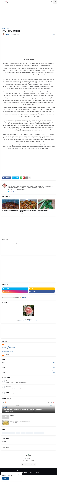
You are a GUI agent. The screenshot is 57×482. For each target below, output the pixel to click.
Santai (23, 433)
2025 (28, 365)
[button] (1, 2)
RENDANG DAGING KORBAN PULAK (10, 210)
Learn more (10, 475)
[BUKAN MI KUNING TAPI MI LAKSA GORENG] (28, 204)
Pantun (18, 433)
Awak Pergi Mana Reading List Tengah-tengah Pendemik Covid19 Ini (22, 410)
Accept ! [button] (5, 478)
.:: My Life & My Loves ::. (7, 346)
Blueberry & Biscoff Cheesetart (9, 347)
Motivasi (12, 433)
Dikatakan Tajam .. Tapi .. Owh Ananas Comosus (20, 421)
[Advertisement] (28, 15)
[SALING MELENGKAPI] (46, 204)
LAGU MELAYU (5, 353)
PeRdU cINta (11, 184)
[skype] (34, 464)
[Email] (26, 178)
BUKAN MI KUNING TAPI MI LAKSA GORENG (28, 211)
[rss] (9, 191)
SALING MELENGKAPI (43, 210)
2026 (28, 362)
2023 (28, 370)
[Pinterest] (24, 178)
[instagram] (11, 191)
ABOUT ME (24, 472)
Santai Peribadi (29, 433)
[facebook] (13, 191)
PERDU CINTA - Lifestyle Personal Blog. (32, 470)
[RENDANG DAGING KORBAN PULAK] (10, 204)
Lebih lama (53, 257)
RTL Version (36, 472)
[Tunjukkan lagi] (29, 178)
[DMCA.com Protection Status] (5, 448)
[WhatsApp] (21, 178)
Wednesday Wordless (39, 433)
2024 (28, 367)
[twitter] (8, 191)
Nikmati (12, 415)
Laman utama (5, 28)
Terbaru (3, 257)
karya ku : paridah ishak (7, 351)
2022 (28, 372)
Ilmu (4, 433)
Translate (24, 297)
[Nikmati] (5, 417)
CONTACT (30, 472)
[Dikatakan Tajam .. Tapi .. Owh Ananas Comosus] (5, 423)
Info (8, 433)
